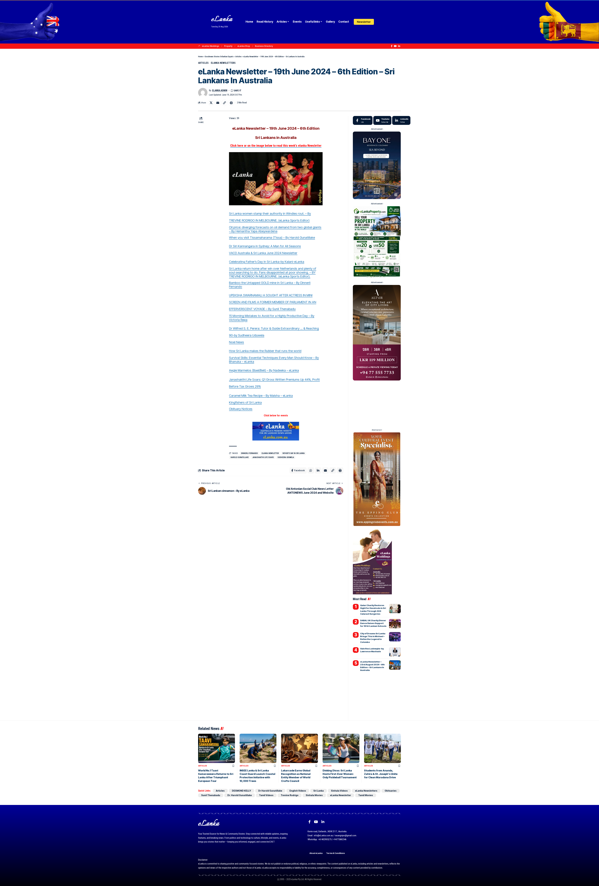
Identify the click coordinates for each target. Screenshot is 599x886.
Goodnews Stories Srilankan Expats (219, 56)
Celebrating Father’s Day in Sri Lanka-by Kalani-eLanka (266, 262)
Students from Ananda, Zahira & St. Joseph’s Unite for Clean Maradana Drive (380, 774)
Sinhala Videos (339, 790)
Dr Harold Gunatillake (270, 790)
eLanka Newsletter (270, 453)
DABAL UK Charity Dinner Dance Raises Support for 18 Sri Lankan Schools (373, 623)
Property (228, 46)
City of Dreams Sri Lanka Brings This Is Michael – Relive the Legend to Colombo (372, 637)
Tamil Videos (266, 795)
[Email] (218, 103)
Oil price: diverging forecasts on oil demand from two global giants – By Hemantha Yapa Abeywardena (275, 229)
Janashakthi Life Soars (263, 457)
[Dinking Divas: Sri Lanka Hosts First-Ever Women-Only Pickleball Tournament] (341, 748)
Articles (238, 56)
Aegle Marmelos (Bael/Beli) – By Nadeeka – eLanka (264, 370)
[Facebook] (391, 46)
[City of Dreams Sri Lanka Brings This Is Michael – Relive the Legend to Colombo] (395, 636)
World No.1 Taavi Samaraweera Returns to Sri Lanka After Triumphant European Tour (215, 775)
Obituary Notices (240, 409)
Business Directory (264, 46)
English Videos (298, 790)
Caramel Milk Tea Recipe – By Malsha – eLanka (261, 395)
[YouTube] (395, 46)
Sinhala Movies (314, 795)
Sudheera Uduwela (286, 457)
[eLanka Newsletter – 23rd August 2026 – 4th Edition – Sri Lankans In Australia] (395, 665)
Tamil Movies (365, 795)
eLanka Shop (243, 46)
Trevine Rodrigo (289, 795)
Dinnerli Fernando (249, 453)
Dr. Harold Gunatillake (239, 795)
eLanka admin (219, 90)
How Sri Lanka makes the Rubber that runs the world (265, 351)
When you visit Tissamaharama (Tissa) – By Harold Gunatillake (272, 237)
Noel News (236, 342)
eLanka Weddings (210, 46)
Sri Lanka (318, 790)
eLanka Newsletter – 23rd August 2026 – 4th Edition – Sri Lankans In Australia (372, 666)
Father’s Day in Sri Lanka (293, 453)
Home (200, 56)
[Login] (380, 22)
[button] (385, 22)
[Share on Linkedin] (318, 470)
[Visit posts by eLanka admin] (202, 92)
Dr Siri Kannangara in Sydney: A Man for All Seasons (265, 246)
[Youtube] (382, 120)
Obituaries (391, 790)
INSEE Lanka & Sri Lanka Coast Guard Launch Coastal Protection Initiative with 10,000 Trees (257, 775)
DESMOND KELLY (241, 790)
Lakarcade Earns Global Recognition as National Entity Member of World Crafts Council (295, 775)
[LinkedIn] (399, 46)
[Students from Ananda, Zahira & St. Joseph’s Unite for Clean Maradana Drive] (382, 748)
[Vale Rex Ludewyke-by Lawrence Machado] (395, 652)
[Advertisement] (377, 403)
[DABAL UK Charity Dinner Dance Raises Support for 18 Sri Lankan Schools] (395, 623)
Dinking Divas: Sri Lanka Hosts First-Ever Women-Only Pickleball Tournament (340, 774)
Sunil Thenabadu (210, 795)
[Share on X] (211, 103)
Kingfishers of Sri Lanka (245, 402)
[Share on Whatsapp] (310, 470)
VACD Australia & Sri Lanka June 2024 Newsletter (263, 253)
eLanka (221, 19)
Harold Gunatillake (240, 457)
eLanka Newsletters (223, 62)
